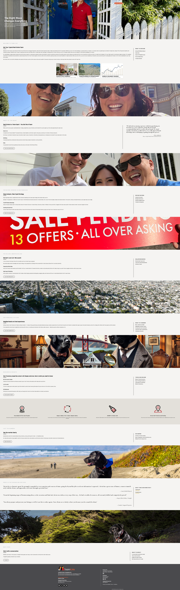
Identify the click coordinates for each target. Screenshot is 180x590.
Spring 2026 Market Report (140, 51)
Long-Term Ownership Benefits (141, 262)
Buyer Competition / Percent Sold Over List (143, 437)
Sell (95, 3)
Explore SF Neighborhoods (140, 54)
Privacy (104, 584)
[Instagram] (62, 585)
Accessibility (108, 584)
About (110, 3)
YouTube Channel (138, 58)
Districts (100, 3)
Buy (91, 3)
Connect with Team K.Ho (63, 577)
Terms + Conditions (114, 584)
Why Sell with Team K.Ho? (140, 261)
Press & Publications (139, 56)
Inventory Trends (138, 264)
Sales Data (137, 52)
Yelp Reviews (137, 489)
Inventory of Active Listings (140, 435)
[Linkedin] (67, 585)
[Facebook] (64, 585)
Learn (105, 3)
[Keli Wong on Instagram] (105, 579)
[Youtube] (59, 585)
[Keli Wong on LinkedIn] (103, 579)
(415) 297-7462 (61, 578)
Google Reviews (138, 492)
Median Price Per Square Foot (140, 438)
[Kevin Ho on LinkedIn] (103, 573)
